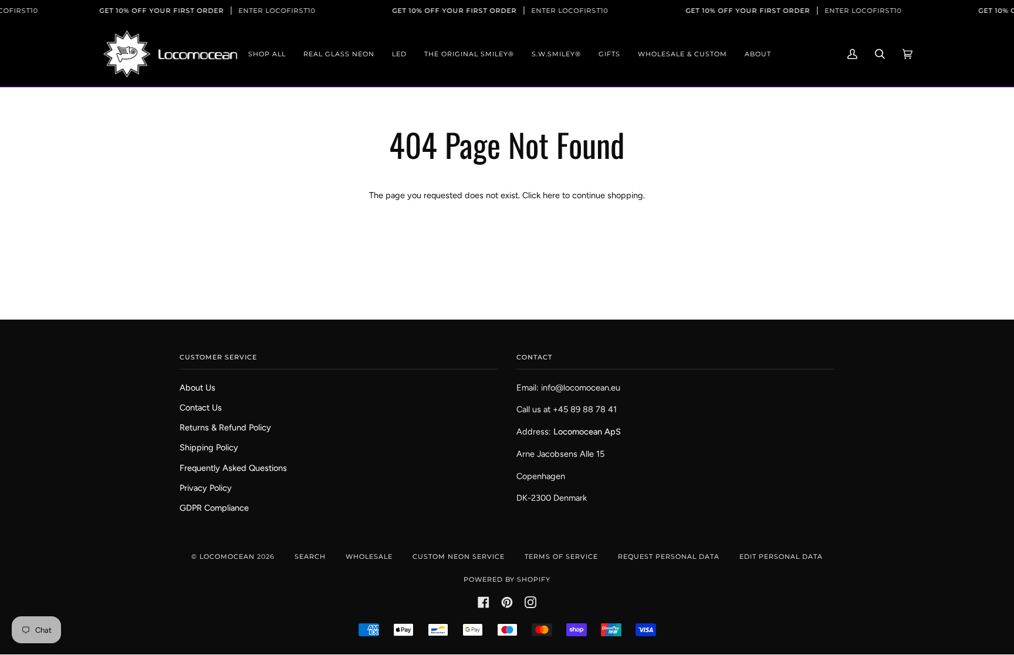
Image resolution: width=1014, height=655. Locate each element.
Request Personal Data (668, 556)
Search (310, 556)
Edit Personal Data (781, 556)
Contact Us (201, 407)
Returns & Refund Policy (225, 427)
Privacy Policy (206, 488)
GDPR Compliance (214, 508)
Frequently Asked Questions (233, 468)
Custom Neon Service (459, 556)
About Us (197, 387)
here (551, 195)
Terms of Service (561, 556)
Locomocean (227, 556)
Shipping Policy (209, 447)
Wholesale (369, 556)
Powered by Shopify (507, 579)
